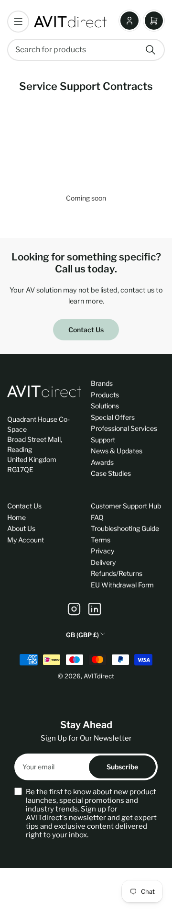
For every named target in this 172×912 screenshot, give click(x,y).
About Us (21, 528)
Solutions (105, 406)
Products (105, 395)
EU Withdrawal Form (122, 585)
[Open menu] (18, 22)
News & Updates (116, 451)
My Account (25, 540)
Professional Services (124, 428)
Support (103, 440)
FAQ (97, 517)
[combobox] (86, 50)
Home (16, 517)
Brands (102, 383)
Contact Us (86, 330)
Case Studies (111, 473)
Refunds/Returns (116, 573)
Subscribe (122, 767)
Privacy (102, 551)
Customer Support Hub (126, 506)
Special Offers (113, 417)
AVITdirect (99, 676)
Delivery (103, 562)
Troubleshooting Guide (125, 528)
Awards (102, 462)
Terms (100, 540)
